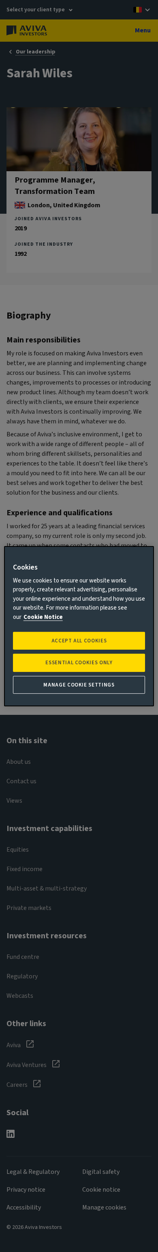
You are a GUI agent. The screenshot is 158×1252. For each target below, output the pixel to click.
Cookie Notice (43, 617)
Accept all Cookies (79, 640)
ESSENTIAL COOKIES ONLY (78, 662)
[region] (79, 626)
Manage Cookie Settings (78, 684)
